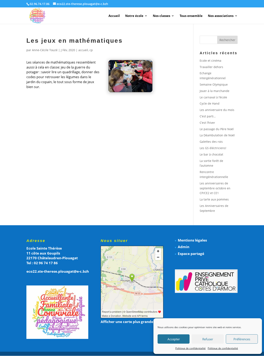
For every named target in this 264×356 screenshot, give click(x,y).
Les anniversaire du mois (217, 110)
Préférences (241, 339)
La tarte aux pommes (214, 199)
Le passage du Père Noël (217, 129)
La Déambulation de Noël (217, 135)
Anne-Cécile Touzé (45, 50)
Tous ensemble (191, 16)
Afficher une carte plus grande (127, 321)
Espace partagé (191, 253)
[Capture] (130, 92)
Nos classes (161, 16)
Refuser (207, 339)
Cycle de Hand (209, 103)
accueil (83, 50)
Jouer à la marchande (214, 91)
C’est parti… (208, 116)
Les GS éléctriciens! (213, 148)
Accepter (173, 339)
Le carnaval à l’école (213, 97)
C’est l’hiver (207, 123)
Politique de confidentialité (190, 348)
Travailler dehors (211, 67)
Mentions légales (192, 240)
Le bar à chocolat (211, 154)
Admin (183, 246)
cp (91, 50)
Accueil (114, 16)
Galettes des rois (211, 142)
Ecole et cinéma (210, 60)
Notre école (134, 16)
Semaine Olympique (214, 84)
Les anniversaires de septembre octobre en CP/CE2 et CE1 (215, 188)
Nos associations (220, 16)
